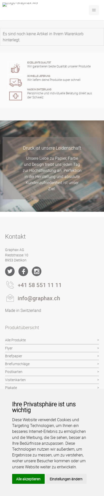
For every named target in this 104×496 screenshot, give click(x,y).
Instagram (36, 271)
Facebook (23, 271)
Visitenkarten (15, 379)
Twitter (10, 271)
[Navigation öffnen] (94, 10)
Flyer (9, 348)
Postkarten (13, 371)
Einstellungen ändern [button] (66, 478)
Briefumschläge (17, 363)
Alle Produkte (15, 340)
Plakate (11, 387)
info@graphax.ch (39, 298)
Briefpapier (13, 355)
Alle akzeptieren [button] (28, 478)
